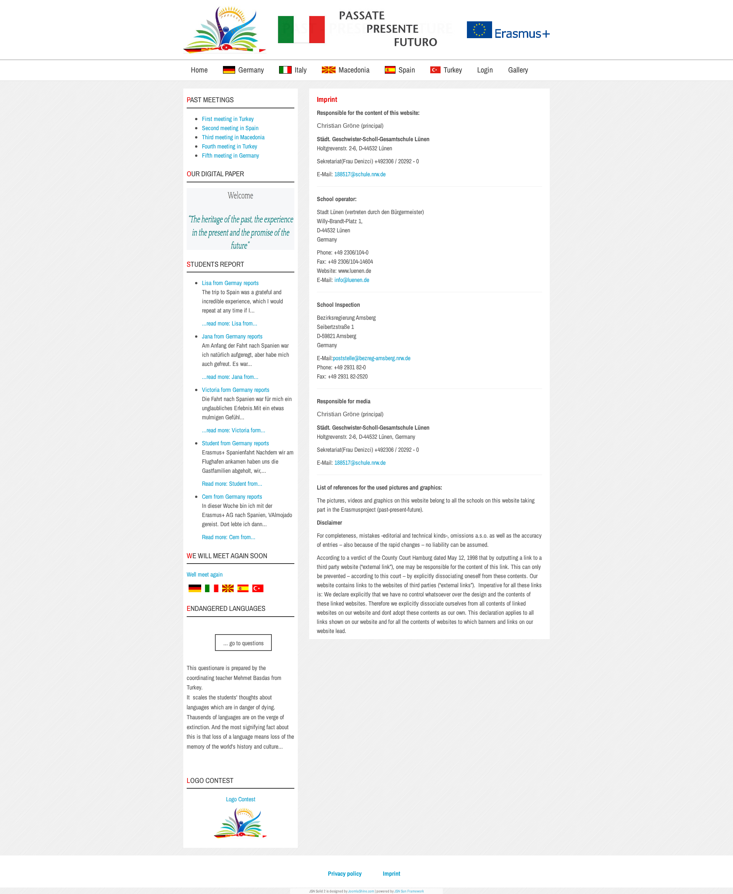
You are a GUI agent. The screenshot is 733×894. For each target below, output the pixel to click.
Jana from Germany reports (232, 336)
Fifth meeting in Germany (230, 155)
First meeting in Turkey (228, 118)
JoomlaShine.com (361, 891)
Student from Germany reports (235, 443)
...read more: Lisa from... (229, 323)
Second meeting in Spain (230, 128)
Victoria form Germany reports (236, 389)
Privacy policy (345, 873)
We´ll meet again (205, 574)
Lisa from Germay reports (230, 283)
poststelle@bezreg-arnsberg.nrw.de (371, 358)
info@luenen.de (351, 279)
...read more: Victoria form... (233, 430)
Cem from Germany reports (232, 496)
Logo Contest (240, 799)
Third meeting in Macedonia (233, 137)
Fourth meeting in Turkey (229, 146)
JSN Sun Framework (409, 891)
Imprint (391, 873)
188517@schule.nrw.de (360, 174)
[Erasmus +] (224, 29)
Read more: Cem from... (228, 537)
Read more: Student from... (232, 483)
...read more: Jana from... (230, 376)
